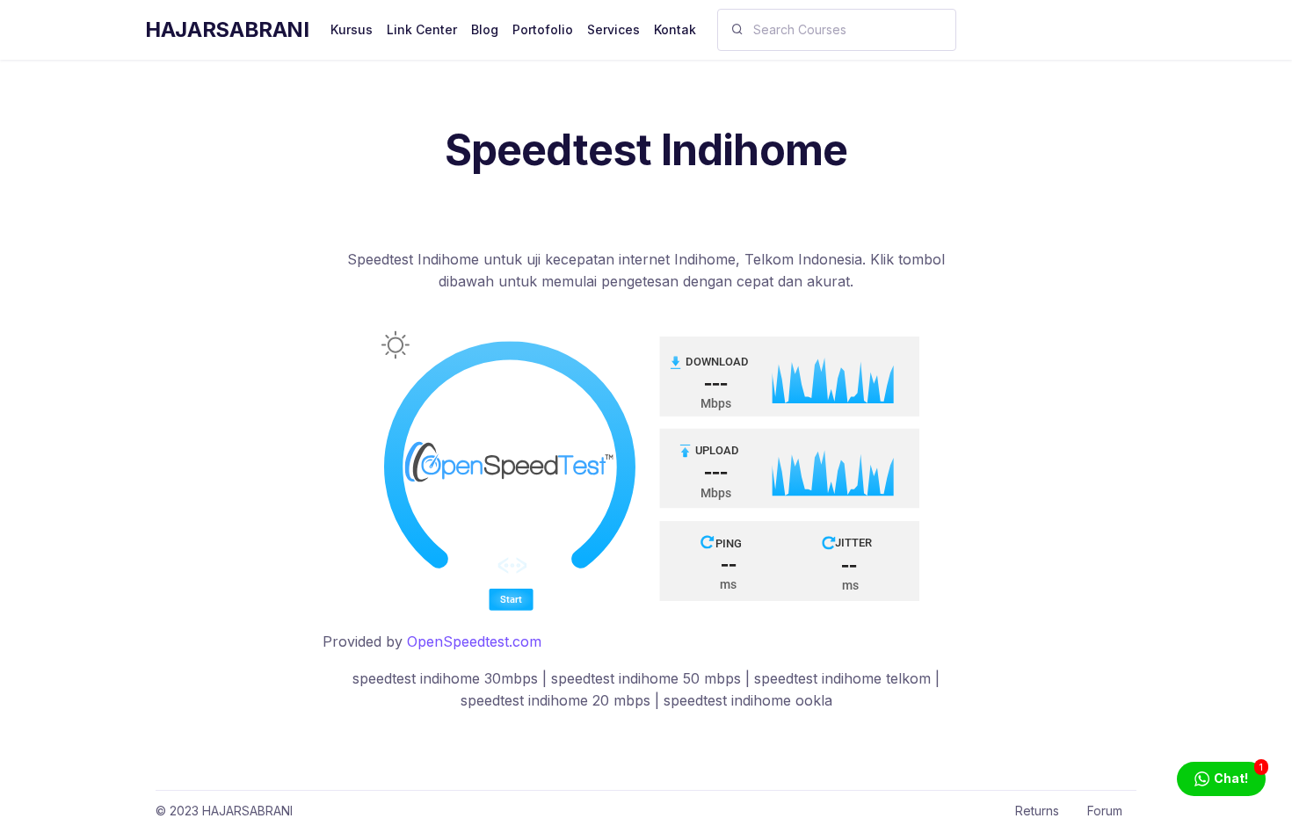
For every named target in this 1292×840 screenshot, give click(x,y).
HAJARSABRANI (227, 29)
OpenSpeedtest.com (474, 641)
